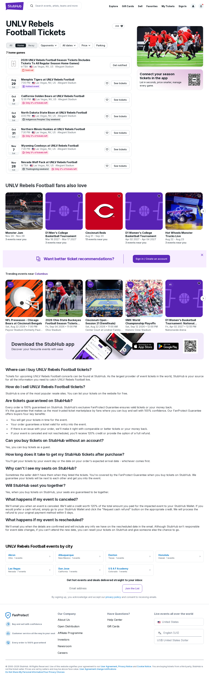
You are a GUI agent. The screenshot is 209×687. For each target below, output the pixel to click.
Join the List (132, 588)
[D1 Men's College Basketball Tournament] (64, 218)
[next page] (203, 211)
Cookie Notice (144, 666)
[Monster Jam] (24, 216)
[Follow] (107, 83)
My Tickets (168, 6)
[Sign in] (193, 6)
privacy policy (113, 597)
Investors (63, 639)
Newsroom (65, 646)
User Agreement (109, 666)
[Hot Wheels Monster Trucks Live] (184, 218)
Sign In (183, 6)
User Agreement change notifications (97, 669)
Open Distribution (68, 626)
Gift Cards (128, 6)
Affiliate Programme (70, 633)
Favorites (152, 6)
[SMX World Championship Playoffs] (144, 305)
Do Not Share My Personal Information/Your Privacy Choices (35, 672)
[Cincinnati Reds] (104, 216)
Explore (113, 6)
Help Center (114, 619)
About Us (64, 619)
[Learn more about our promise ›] (17, 615)
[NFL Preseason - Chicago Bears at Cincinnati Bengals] (24, 305)
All (11, 45)
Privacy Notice (125, 666)
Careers (63, 652)
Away (31, 45)
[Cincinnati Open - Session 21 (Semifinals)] (104, 305)
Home (20, 45)
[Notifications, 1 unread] (201, 6)
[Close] (202, 255)
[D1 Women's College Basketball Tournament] (144, 218)
